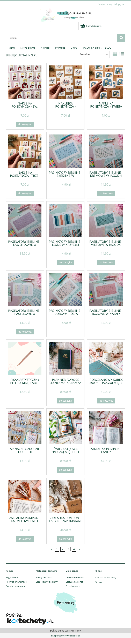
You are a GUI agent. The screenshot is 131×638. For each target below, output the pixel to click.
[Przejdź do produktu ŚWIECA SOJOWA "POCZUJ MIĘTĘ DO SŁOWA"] (65, 427)
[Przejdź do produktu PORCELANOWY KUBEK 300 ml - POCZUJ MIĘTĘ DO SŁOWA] (106, 358)
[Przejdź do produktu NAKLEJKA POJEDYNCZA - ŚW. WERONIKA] (24, 82)
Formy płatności (44, 577)
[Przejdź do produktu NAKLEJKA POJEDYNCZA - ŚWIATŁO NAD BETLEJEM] (65, 82)
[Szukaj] (121, 38)
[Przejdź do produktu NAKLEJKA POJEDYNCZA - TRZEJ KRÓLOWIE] (24, 151)
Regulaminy (12, 577)
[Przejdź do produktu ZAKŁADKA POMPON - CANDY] (106, 427)
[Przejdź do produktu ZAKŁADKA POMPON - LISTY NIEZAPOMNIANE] (65, 496)
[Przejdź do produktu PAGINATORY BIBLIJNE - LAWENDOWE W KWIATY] (24, 220)
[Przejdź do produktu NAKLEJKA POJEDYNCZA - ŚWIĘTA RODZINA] (106, 82)
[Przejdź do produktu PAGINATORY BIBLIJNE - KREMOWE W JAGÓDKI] (106, 151)
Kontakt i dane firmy (105, 577)
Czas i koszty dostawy (47, 581)
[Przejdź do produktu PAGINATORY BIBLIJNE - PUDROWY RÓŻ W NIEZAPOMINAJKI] (65, 289)
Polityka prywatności (16, 581)
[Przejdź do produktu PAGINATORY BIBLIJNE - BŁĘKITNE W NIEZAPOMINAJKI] (65, 151)
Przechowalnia (73, 586)
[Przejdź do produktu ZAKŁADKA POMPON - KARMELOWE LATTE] (24, 496)
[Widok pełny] (122, 54)
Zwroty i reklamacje (15, 586)
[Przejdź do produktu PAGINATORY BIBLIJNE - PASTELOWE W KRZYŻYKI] (24, 289)
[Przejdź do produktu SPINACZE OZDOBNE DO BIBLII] (24, 427)
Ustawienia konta (74, 581)
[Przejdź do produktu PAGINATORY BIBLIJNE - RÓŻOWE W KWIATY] (106, 289)
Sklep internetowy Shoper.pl (65, 635)
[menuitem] (12, 48)
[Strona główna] (65, 14)
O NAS (98, 581)
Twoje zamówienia (75, 577)
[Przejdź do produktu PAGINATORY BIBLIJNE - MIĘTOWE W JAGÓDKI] (106, 220)
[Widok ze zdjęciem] (115, 54)
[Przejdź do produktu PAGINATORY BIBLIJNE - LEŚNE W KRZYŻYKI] (65, 220)
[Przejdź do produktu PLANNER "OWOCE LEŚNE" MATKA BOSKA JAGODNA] (65, 358)
